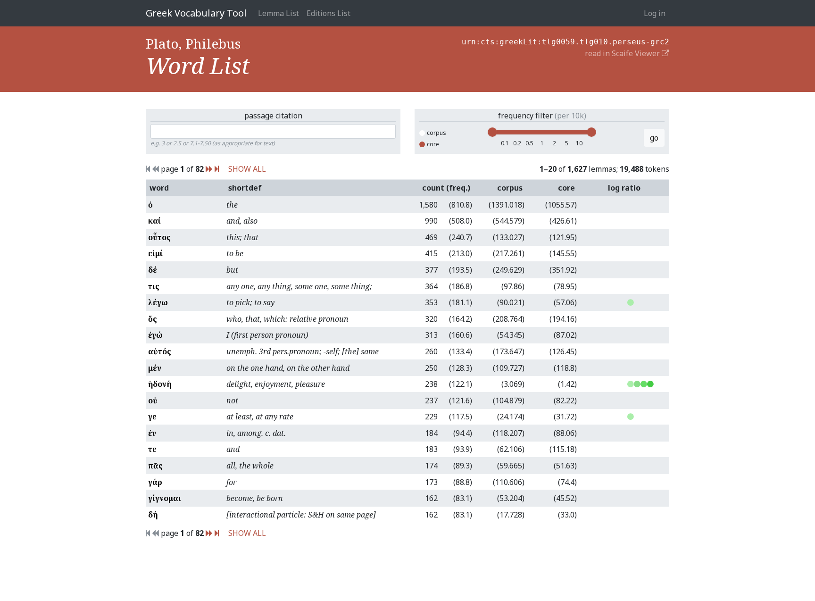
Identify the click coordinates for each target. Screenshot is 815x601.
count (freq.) (446, 188)
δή (153, 514)
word (159, 188)
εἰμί (155, 253)
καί (154, 221)
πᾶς (155, 465)
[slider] (492, 132)
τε (152, 449)
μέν (154, 368)
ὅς (152, 319)
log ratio (624, 188)
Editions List (328, 13)
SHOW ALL (247, 169)
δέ (152, 270)
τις (153, 286)
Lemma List (278, 13)
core (433, 144)
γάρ (155, 482)
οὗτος (159, 237)
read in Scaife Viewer (623, 53)
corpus (436, 133)
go (654, 138)
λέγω (158, 302)
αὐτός (159, 351)
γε (152, 416)
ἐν (152, 433)
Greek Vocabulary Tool (196, 13)
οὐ (153, 400)
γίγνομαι (164, 498)
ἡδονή (160, 384)
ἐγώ (155, 335)
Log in (654, 13)
